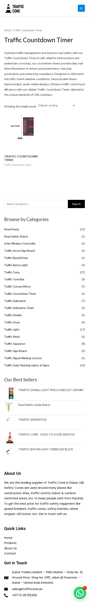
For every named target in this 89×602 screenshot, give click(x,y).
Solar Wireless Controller (20, 243)
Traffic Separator (14, 343)
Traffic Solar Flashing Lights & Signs (26, 365)
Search (76, 204)
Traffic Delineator (15, 301)
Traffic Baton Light (16, 265)
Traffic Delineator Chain (19, 308)
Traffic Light (11, 329)
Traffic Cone (11, 272)
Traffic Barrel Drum (16, 258)
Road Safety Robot (16, 236)
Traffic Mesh (12, 336)
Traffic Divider (13, 315)
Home (7, 30)
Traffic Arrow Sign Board (19, 250)
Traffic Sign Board (15, 351)
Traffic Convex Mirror (17, 286)
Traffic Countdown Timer (20, 293)
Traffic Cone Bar (14, 279)
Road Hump (11, 229)
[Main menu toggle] (81, 8)
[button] (80, 593)
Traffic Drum (12, 322)
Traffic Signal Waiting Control (22, 358)
